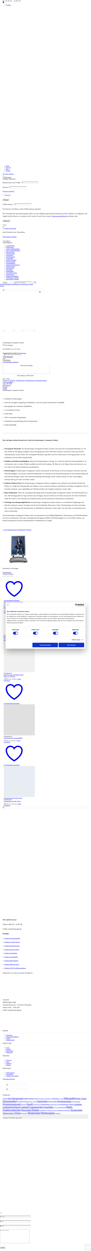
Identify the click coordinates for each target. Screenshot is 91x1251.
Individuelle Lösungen (12, 279)
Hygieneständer (76, 1101)
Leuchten (48, 1107)
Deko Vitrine (81, 1098)
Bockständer (55, 1098)
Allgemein (12, 380)
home (7, 1047)
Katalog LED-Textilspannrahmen (15, 968)
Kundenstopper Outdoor (67, 1104)
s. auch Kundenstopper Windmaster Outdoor (17, 530)
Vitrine (17, 1113)
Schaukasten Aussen (51, 1110)
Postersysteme (10, 274)
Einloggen (5, 200)
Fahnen (31, 1101)
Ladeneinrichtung (11, 1107)
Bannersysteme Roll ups (13, 265)
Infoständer (9, 269)
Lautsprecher (36, 1107)
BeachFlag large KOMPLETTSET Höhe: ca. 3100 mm (14, 675)
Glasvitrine (42, 1101)
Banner (37, 1098)
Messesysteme (10, 252)
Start (1, 284)
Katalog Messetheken (11, 961)
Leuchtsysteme (10, 245)
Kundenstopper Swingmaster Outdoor (22, 284)
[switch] (35, 633)
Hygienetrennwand (11, 1104)
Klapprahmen (37, 1104)
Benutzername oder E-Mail (12, 183)
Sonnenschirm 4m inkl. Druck (12, 801)
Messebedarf (62, 1107)
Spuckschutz (76, 1110)
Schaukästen (9, 258)
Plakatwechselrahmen (12, 276)
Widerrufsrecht (10, 1040)
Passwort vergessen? (8, 191)
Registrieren (6, 221)
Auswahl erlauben (45, 645)
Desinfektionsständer (23, 1101)
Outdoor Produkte (11, 260)
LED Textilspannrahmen (13, 250)
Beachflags (41, 1098)
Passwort (6, 187)
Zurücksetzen (22, 353)
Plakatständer (10, 271)
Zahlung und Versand (12, 1076)
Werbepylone (10, 247)
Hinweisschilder (10, 261)
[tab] (45, 385)
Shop (7, 169)
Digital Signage (10, 266)
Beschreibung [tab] (6, 385)
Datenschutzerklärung (59, 216)
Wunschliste (9, 1074)
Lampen (24, 1107)
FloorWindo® (10, 268)
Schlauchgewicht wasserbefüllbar (13, 738)
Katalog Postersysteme (11, 949)
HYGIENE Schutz (11, 273)
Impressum (9, 1035)
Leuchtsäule (56, 1107)
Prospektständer (10, 263)
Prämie (35, 1110)
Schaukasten (42, 1110)
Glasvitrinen (9, 255)
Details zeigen (76, 639)
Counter (61, 1098)
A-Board (5, 1098)
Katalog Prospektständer (12, 938)
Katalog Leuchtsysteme (12, 942)
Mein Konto (9, 1051)
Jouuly (30, 1104)
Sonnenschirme (10, 253)
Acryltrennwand (15, 1098)
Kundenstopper (10, 257)
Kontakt (8, 5)
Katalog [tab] (5, 388)
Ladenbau (78, 1104)
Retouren (8, 1063)
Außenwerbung (29, 1098)
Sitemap (8, 1065)
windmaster (58, 1113)
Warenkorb (9, 1052)
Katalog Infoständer (10, 953)
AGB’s (8, 1038)
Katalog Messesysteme (11, 964)
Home (7, 166)
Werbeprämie (48, 1112)
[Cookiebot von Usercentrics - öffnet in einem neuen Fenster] (76, 605)
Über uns (8, 167)
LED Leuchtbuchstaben (13, 249)
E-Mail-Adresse (9, 204)
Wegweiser (24, 1113)
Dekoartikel (70, 1098)
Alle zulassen (71, 645)
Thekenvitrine (8, 1113)
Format (5, 353)
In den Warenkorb (7, 357)
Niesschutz (26, 1110)
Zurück (2, 286)
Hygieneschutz (64, 1101)
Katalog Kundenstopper (12, 946)
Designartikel (10, 1101)
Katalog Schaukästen (11, 957)
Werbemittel (34, 1112)
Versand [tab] (5, 387)
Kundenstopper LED (55, 1104)
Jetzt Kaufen (6, 360)
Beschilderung (48, 1098)
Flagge (34, 1101)
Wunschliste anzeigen (10, 237)
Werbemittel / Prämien (12, 277)
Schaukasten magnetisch (63, 1110)
